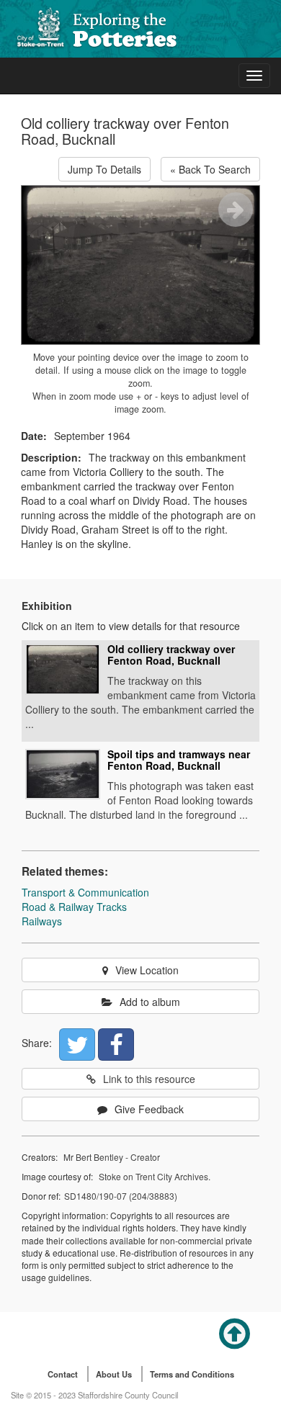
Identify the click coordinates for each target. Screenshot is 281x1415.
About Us (114, 1374)
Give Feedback (149, 1109)
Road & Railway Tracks (74, 906)
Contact (63, 1374)
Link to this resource (149, 1079)
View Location (147, 970)
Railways (42, 921)
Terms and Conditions (192, 1374)
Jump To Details (104, 169)
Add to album (150, 1001)
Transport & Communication (85, 892)
